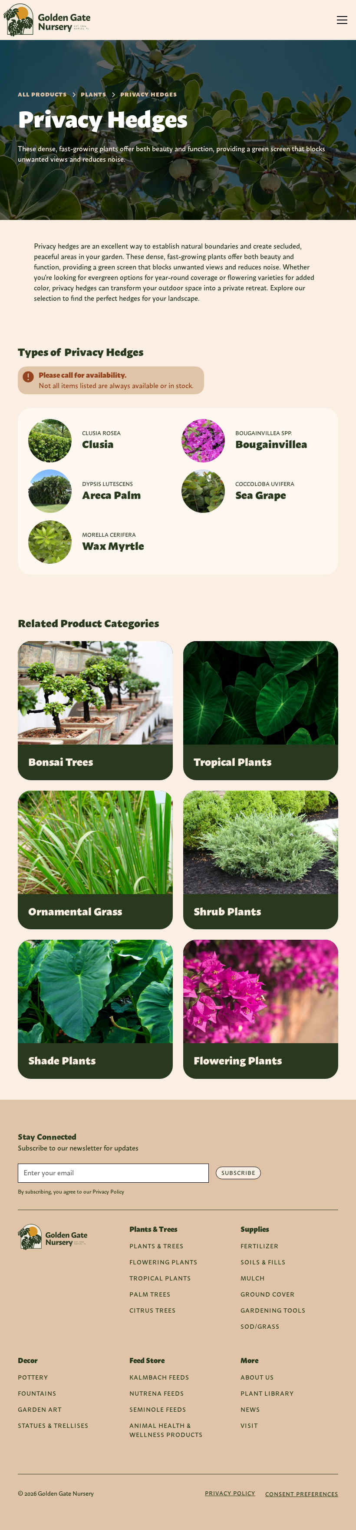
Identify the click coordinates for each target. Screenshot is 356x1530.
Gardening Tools (273, 1310)
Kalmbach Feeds (159, 1377)
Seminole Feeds (157, 1409)
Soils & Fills (263, 1262)
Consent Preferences (301, 1494)
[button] (342, 20)
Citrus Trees (152, 1310)
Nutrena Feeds (156, 1393)
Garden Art (40, 1409)
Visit (249, 1425)
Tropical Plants (160, 1278)
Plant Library (267, 1393)
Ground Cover (268, 1294)
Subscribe (238, 1173)
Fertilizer (260, 1246)
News (250, 1409)
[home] (46, 20)
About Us (257, 1377)
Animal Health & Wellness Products (166, 1430)
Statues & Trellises (53, 1425)
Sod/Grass (260, 1326)
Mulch (253, 1278)
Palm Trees (150, 1294)
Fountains (37, 1393)
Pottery (33, 1377)
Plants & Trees (156, 1246)
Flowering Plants (163, 1262)
